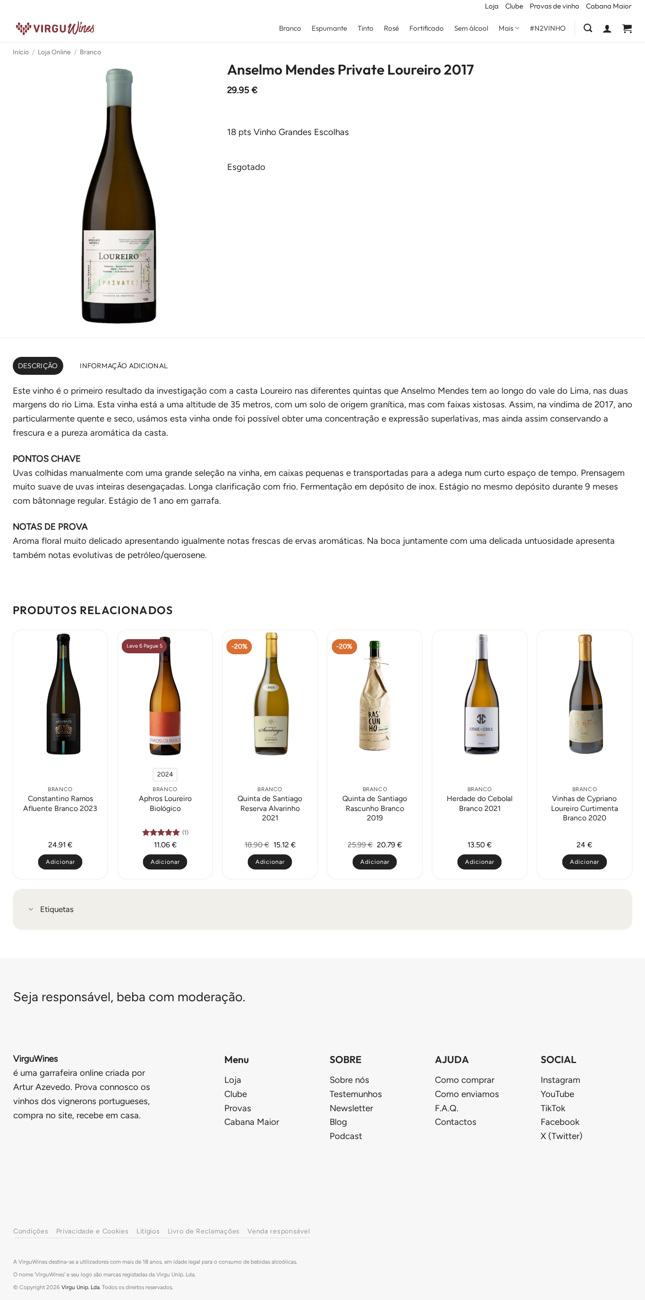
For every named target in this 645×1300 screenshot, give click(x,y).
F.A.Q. (446, 1108)
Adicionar (165, 861)
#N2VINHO (548, 28)
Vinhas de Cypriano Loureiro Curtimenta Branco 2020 (584, 808)
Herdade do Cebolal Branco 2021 (479, 803)
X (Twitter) (562, 1136)
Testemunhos (356, 1094)
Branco (290, 28)
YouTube (557, 1094)
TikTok (553, 1108)
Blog (338, 1121)
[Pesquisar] (588, 28)
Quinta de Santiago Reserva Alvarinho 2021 (270, 808)
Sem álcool (471, 28)
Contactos (455, 1121)
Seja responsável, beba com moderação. (129, 997)
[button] (607, 28)
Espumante (329, 28)
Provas (237, 1108)
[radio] (165, 774)
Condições (30, 1231)
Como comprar (464, 1079)
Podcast (346, 1136)
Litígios (148, 1231)
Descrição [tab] (38, 365)
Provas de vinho (554, 5)
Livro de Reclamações (204, 1231)
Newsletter (351, 1108)
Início (21, 52)
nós (349, 1079)
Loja (492, 5)
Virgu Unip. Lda (80, 1287)
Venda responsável (278, 1231)
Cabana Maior (609, 5)
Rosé (391, 28)
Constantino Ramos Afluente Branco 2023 (60, 803)
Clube (514, 5)
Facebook (560, 1121)
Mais (506, 28)
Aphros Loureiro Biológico (165, 803)
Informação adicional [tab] (124, 365)
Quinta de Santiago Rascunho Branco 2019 (374, 808)
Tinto (365, 28)
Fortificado (426, 28)
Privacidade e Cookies (92, 1231)
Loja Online (54, 52)
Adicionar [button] (60, 861)
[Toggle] (31, 910)
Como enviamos (467, 1094)
